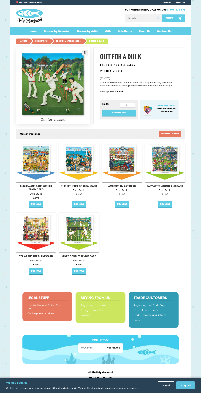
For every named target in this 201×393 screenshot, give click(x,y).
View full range (170, 134)
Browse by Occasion (57, 31)
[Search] (158, 18)
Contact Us (164, 31)
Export (137, 320)
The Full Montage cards (117, 65)
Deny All (166, 385)
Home (33, 31)
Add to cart (119, 113)
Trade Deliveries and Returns (150, 315)
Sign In (167, 2)
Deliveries (86, 315)
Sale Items (125, 31)
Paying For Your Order (93, 310)
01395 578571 (175, 9)
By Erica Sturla (111, 71)
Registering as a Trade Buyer (150, 305)
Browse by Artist (87, 31)
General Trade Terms (146, 310)
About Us (144, 31)
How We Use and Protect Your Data (44, 307)
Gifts (108, 31)
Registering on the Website (96, 305)
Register (180, 2)
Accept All (185, 385)
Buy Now (36, 204)
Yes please (113, 348)
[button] (85, 52)
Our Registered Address (40, 313)
